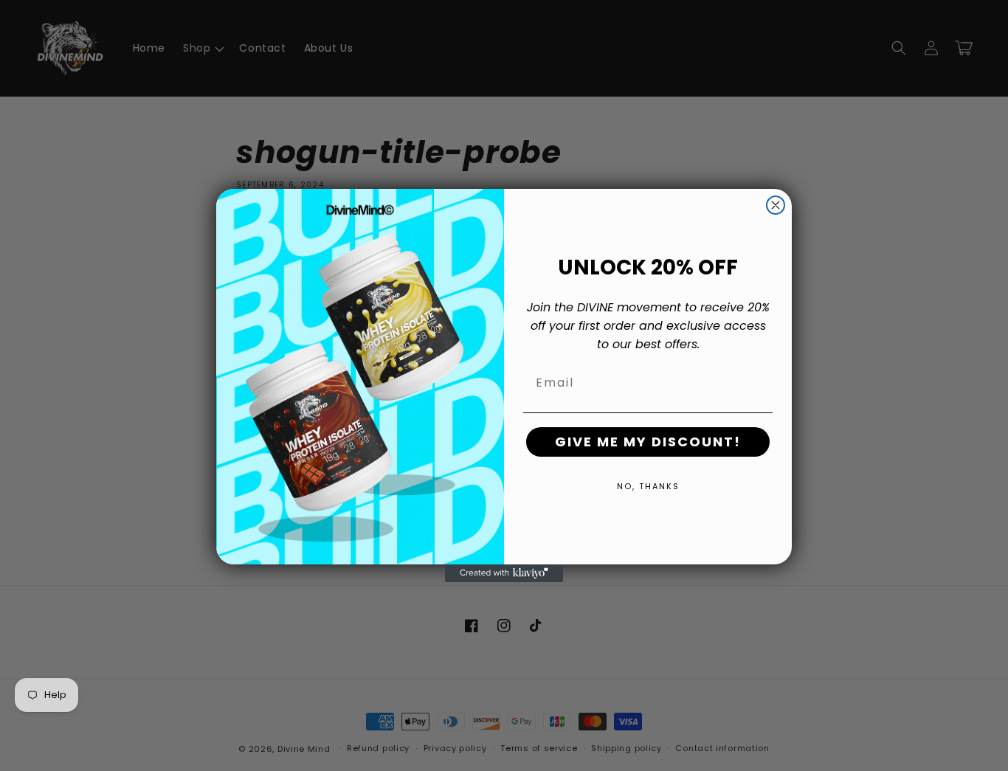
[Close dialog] (775, 205)
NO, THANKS (648, 486)
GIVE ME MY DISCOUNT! (648, 441)
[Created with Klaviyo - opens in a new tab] (504, 573)
